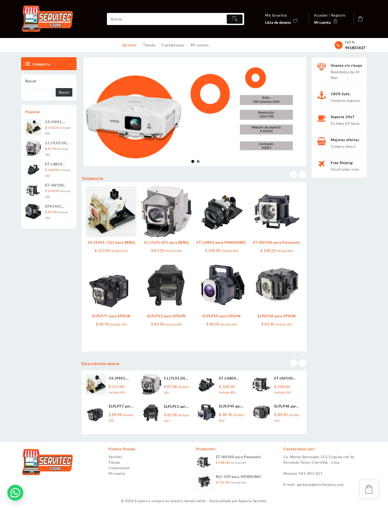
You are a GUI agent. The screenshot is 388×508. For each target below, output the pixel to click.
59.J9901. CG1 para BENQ (111, 242)
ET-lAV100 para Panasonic (276, 242)
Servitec (115, 457)
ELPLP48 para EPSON (277, 316)
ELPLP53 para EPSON (166, 316)
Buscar (31, 81)
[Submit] (235, 19)
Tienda (114, 462)
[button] (15, 493)
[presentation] (293, 175)
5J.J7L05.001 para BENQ (166, 242)
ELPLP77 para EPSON (111, 316)
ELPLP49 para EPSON (221, 316)
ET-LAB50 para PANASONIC (222, 242)
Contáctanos (119, 468)
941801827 (355, 47)
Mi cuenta (116, 473)
